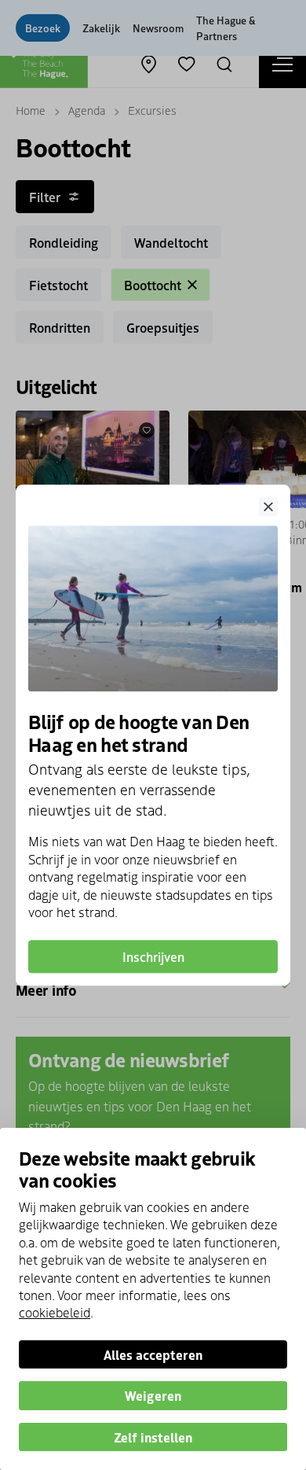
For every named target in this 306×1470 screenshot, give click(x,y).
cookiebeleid (54, 1312)
